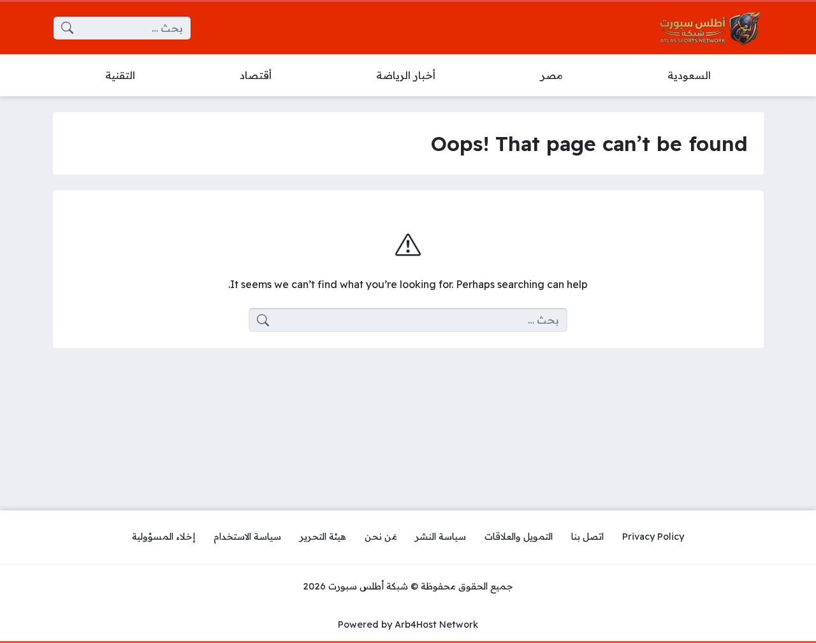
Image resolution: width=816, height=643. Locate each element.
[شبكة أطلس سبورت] (710, 28)
